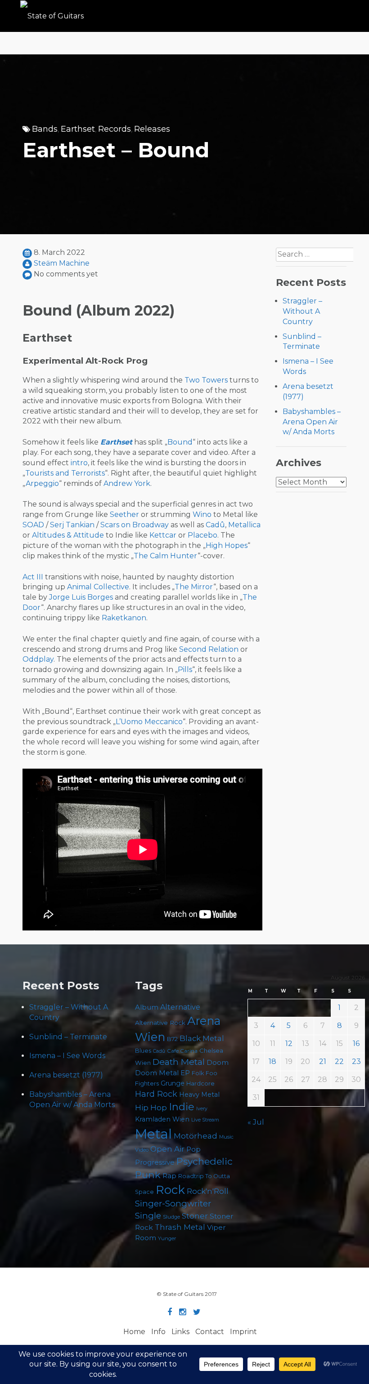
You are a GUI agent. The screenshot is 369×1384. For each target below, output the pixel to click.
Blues (143, 1050)
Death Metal (179, 1061)
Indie (181, 1107)
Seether (124, 514)
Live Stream (205, 1120)
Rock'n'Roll (208, 1191)
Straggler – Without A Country (302, 311)
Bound (180, 442)
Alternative (180, 1007)
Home (134, 1331)
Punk (148, 1174)
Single (148, 1215)
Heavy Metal (199, 1094)
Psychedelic (204, 1161)
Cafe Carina (182, 1051)
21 (322, 1061)
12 (288, 1043)
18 (272, 1061)
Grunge (172, 1083)
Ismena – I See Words (67, 1055)
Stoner (195, 1215)
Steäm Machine (62, 263)
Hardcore (200, 1083)
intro (79, 462)
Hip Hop (151, 1107)
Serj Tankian (72, 525)
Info (158, 1331)
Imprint (243, 1331)
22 (339, 1061)
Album (146, 1007)
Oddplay (38, 659)
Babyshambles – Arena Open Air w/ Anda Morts (312, 421)
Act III (32, 577)
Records (114, 129)
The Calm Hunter (166, 556)
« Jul (256, 1122)
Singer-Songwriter (173, 1203)
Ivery (201, 1109)
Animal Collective (98, 587)
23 (356, 1061)
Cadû (215, 525)
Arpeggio (42, 483)
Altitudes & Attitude (68, 535)
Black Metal (202, 1038)
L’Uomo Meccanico (149, 721)
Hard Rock (156, 1094)
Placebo (202, 535)
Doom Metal (157, 1073)
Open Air (167, 1148)
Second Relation (208, 649)
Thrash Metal (180, 1227)
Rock (170, 1190)
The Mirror (194, 587)
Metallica (244, 525)
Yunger (167, 1238)
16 (356, 1043)
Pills (185, 669)
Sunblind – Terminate (68, 1036)
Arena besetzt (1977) (66, 1075)
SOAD (33, 525)
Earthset (78, 129)
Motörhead (195, 1135)
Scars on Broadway (134, 525)
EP (185, 1073)
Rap (169, 1175)
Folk (198, 1073)
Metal (153, 1134)
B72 (172, 1039)
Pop (193, 1149)
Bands (45, 129)
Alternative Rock (160, 1022)
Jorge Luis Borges (81, 597)
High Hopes (227, 545)
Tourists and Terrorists (65, 473)
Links (180, 1331)
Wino (202, 514)
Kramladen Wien (162, 1119)
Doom (218, 1062)
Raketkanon (124, 618)
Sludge (171, 1217)
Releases (152, 129)
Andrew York (127, 483)
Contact (209, 1331)
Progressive (155, 1162)
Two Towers (206, 380)
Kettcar (162, 535)
